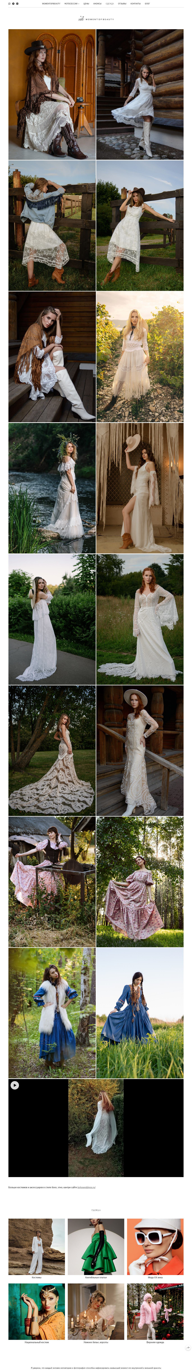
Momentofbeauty (51, 4)
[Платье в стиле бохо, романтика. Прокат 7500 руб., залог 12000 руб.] (52, 488)
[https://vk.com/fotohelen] (17, 4)
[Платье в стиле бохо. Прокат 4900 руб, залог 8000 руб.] (140, 882)
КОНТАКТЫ (136, 4)
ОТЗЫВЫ (122, 4)
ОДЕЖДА (110, 4)
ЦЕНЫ (86, 4)
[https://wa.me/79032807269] (9, 4)
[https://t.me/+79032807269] (13, 4)
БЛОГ (147, 4)
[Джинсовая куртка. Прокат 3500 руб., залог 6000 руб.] (52, 225)
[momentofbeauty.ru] (96, 18)
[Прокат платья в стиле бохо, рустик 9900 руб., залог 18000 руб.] (96, 1128)
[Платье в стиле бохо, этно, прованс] (140, 94)
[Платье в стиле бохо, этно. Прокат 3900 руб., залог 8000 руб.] (140, 1013)
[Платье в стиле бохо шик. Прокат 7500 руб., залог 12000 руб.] (140, 619)
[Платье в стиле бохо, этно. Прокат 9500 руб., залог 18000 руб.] (52, 750)
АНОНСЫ (97, 4)
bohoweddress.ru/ (86, 1187)
